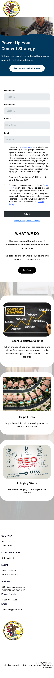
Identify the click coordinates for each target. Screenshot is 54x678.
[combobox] (7, 125)
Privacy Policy (19, 221)
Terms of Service (33, 221)
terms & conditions (26, 147)
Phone (7, 118)
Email (7, 133)
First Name (9, 90)
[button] (49, 8)
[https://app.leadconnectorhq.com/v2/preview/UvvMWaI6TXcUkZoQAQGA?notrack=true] (11, 8)
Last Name (9, 104)
